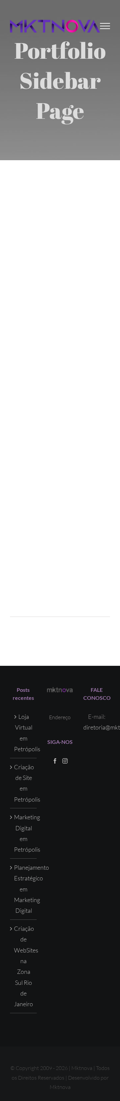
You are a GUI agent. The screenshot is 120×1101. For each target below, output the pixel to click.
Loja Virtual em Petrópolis (23, 733)
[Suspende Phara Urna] (60, 512)
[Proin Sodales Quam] (60, 308)
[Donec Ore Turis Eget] (60, 173)
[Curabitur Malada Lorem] (60, 444)
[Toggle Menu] (105, 26)
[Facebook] (55, 761)
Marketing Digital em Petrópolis (23, 833)
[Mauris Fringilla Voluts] (60, 240)
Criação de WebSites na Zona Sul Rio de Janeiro (23, 966)
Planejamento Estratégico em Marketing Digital (23, 889)
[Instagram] (65, 761)
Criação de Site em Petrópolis (23, 783)
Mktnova (60, 1087)
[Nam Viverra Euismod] (60, 376)
